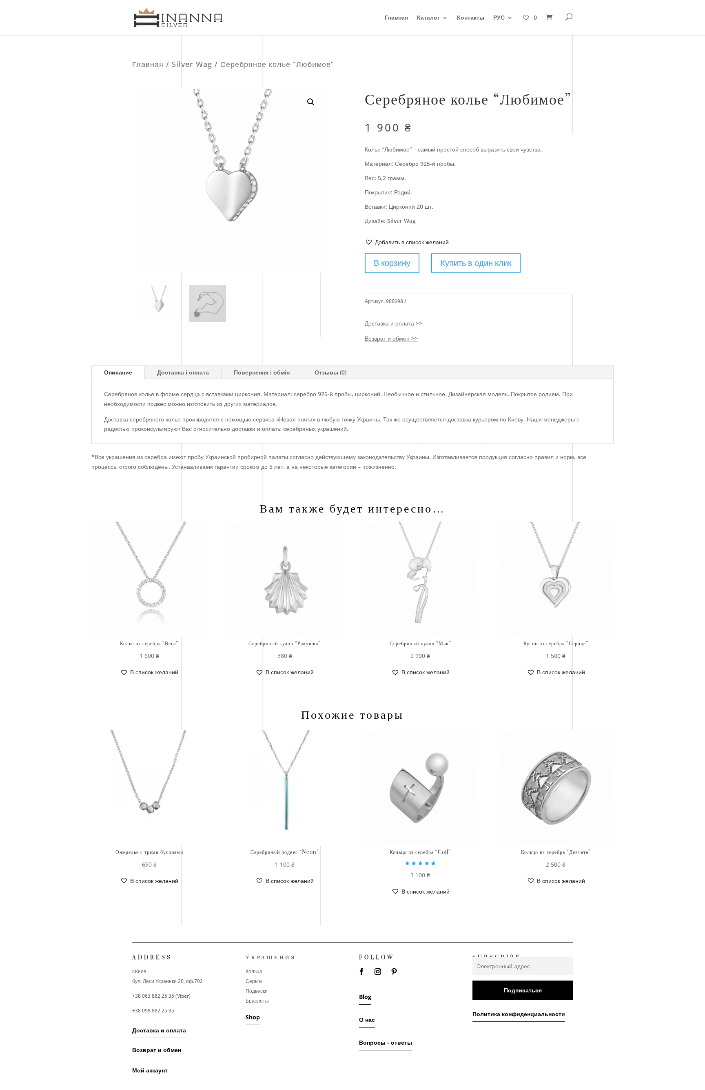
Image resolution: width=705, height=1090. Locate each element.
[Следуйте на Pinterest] (394, 971)
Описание (118, 372)
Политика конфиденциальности (518, 1014)
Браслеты (257, 1000)
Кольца (254, 971)
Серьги (254, 981)
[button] (407, 242)
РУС (499, 18)
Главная (396, 18)
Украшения (271, 957)
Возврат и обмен (156, 1050)
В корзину (392, 262)
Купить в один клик (476, 262)
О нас (367, 1019)
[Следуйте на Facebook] (361, 971)
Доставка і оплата (183, 372)
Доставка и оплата (159, 1030)
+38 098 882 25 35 (153, 1010)
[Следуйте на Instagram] (377, 971)
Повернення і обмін (262, 372)
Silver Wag (192, 64)
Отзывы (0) (330, 372)
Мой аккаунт (150, 1070)
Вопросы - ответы (385, 1042)
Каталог (428, 18)
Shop (253, 1017)
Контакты (470, 18)
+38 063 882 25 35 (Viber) (161, 995)
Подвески (257, 990)
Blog (365, 997)
